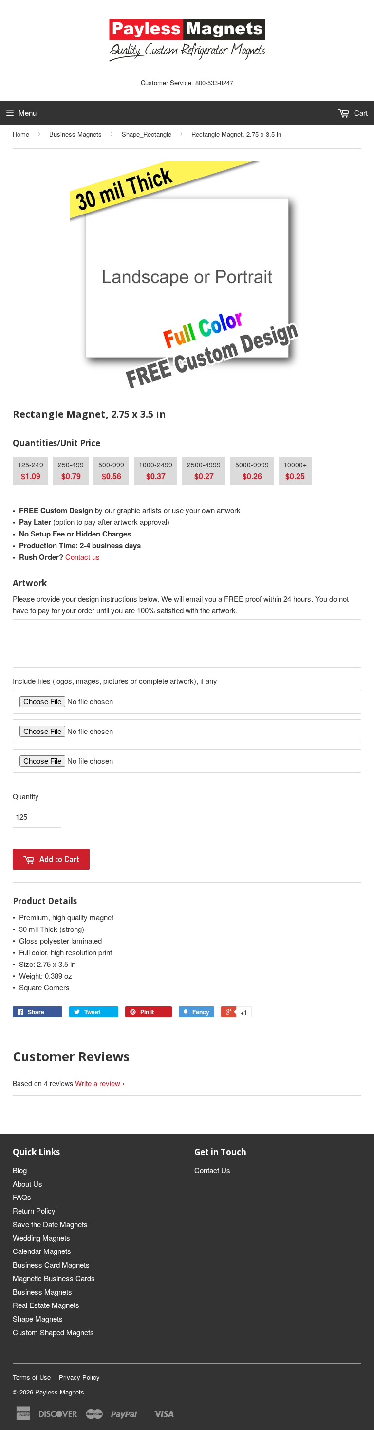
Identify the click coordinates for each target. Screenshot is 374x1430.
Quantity (25, 796)
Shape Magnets (38, 1318)
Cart (360, 112)
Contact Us (212, 1170)
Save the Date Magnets (50, 1224)
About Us (27, 1184)
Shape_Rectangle (146, 134)
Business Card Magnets (51, 1264)
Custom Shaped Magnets (53, 1332)
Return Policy (34, 1210)
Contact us (82, 557)
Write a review (97, 1083)
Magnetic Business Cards (54, 1278)
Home (21, 134)
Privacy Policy (79, 1377)
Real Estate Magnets (46, 1305)
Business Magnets (75, 134)
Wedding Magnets (41, 1238)
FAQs (22, 1197)
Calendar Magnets (42, 1251)
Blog (20, 1170)
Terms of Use (32, 1377)
